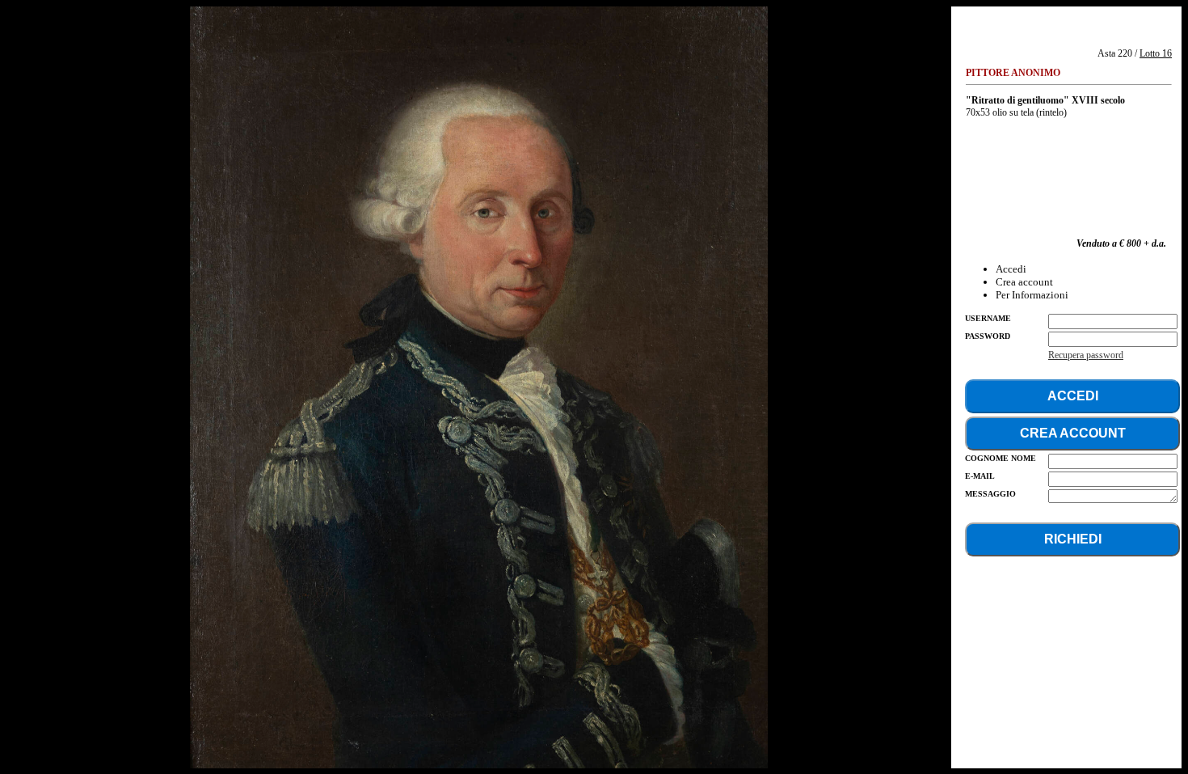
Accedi (1011, 269)
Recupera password (1085, 355)
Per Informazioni (1032, 295)
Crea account (1024, 282)
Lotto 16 (1156, 53)
